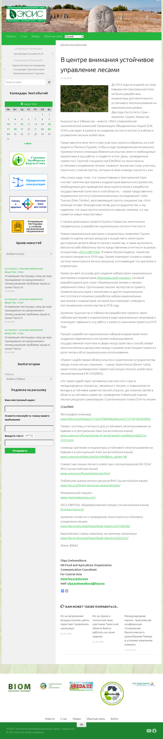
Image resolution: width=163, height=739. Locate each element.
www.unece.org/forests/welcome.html (85, 473)
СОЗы (20, 272)
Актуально (11, 269)
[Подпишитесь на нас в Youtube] (148, 730)
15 (42, 124)
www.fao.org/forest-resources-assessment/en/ (90, 485)
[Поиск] (49, 82)
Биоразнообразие (73, 45)
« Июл (27, 143)
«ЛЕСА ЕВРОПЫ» (89, 252)
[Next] (55, 688)
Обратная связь (53, 36)
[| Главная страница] (26, 14)
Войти (114, 718)
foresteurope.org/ (72, 509)
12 (21, 124)
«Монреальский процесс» (114, 277)
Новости (11, 36)
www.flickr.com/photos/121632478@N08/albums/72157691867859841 (105, 418)
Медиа (35, 36)
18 (15, 129)
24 (8, 134)
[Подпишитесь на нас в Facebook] (154, 730)
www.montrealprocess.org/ (78, 497)
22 (42, 129)
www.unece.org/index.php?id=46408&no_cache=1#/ (93, 456)
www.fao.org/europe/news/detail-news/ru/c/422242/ (94, 538)
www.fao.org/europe (74, 578)
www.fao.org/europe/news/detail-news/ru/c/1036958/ (95, 526)
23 (49, 129)
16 (49, 124)
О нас (24, 36)
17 (8, 129)
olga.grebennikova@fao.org (86, 583)
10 (8, 124)
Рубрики (9, 374)
